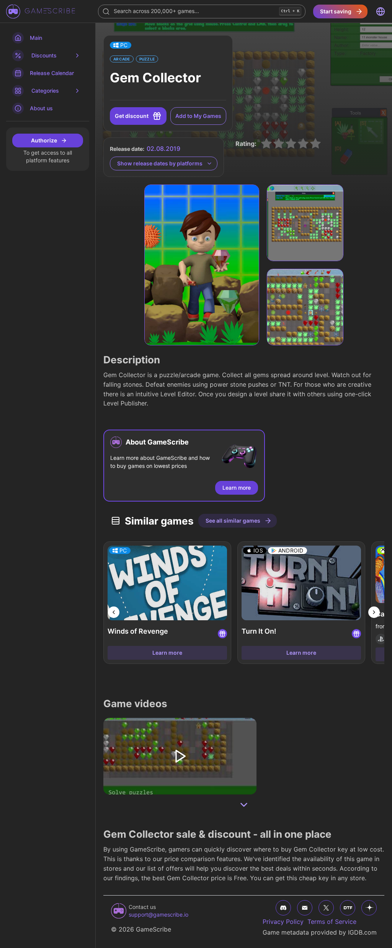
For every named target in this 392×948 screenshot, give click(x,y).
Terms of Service (331, 921)
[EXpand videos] (243, 804)
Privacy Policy (283, 921)
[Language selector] (380, 11)
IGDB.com (362, 932)
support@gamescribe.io (158, 914)
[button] (120, 45)
